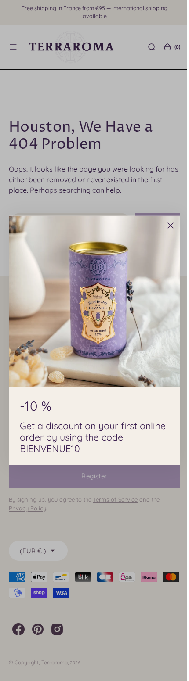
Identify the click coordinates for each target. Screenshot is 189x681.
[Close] (167, 225)
